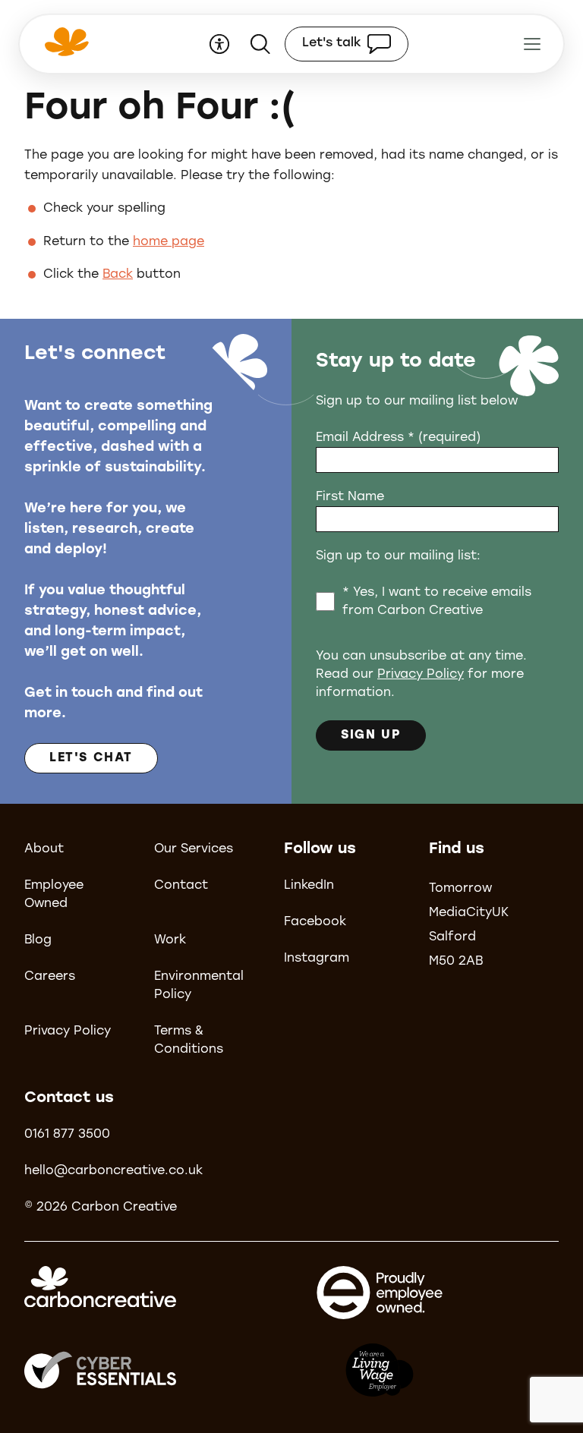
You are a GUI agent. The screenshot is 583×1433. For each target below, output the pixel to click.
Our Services (193, 849)
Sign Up (371, 735)
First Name (350, 497)
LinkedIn (309, 886)
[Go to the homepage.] (64, 51)
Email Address (398, 438)
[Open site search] (260, 44)
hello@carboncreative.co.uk (113, 1171)
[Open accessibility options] (219, 44)
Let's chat (91, 758)
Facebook (315, 922)
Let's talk (331, 43)
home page (168, 242)
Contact (181, 886)
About (44, 849)
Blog (38, 940)
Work (170, 940)
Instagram (316, 959)
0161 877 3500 (67, 1135)
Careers (49, 977)
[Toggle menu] (532, 44)
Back (117, 275)
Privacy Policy (420, 675)
